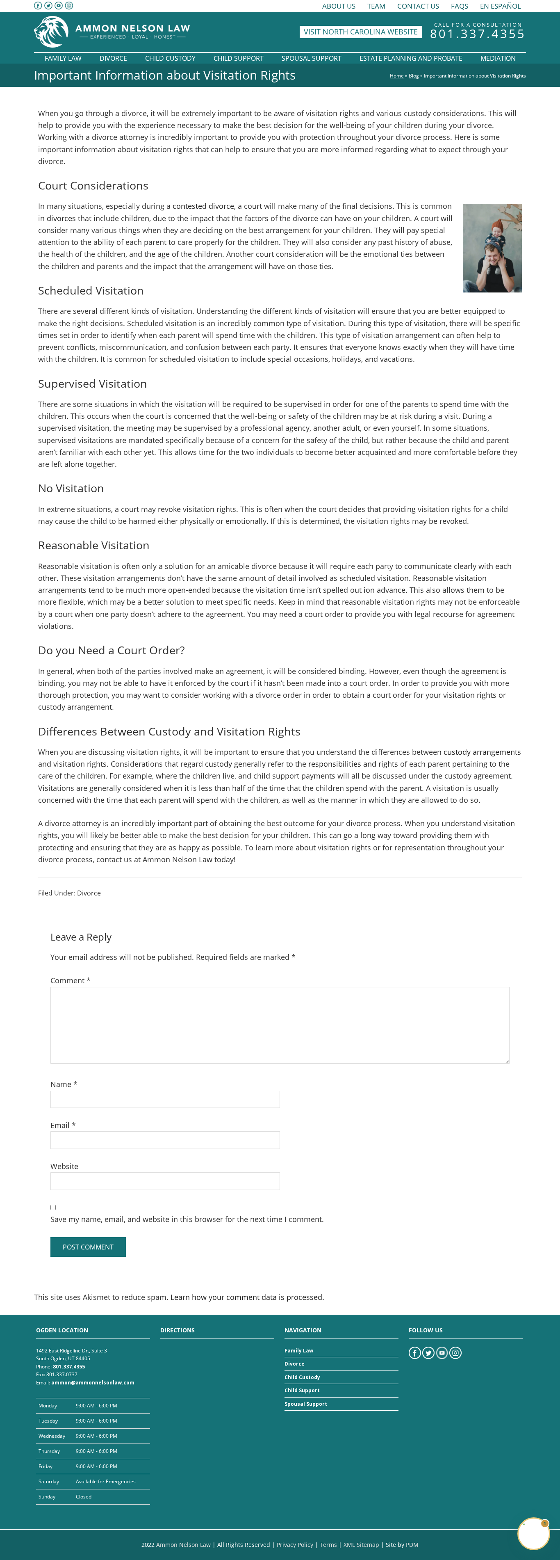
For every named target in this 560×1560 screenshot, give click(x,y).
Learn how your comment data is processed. (247, 1297)
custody (218, 764)
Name (63, 1084)
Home (397, 75)
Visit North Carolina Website (361, 32)
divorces (61, 218)
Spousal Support (306, 1403)
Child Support (302, 1390)
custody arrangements (482, 752)
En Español (500, 6)
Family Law (299, 1350)
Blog (414, 75)
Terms (328, 1545)
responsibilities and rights (353, 764)
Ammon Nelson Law (183, 1545)
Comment (70, 980)
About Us (338, 6)
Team (376, 6)
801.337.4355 (478, 33)
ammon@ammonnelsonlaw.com (92, 1382)
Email (63, 1125)
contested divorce (203, 206)
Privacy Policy (295, 1545)
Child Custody (302, 1377)
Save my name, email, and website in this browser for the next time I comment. (187, 1219)
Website (64, 1166)
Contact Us (418, 6)
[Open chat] (533, 1533)
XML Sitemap (361, 1545)
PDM (412, 1545)
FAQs (459, 6)
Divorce (89, 893)
